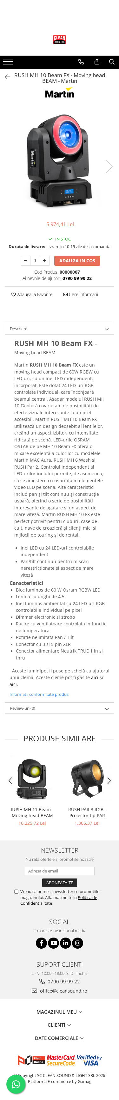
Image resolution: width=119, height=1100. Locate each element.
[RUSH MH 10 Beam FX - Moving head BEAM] (59, 160)
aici (94, 677)
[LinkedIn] (65, 943)
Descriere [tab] (18, 328)
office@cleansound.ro (63, 991)
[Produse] (8, 63)
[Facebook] (41, 943)
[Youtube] (53, 943)
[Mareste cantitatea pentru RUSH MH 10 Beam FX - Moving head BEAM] (45, 261)
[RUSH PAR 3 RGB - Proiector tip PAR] (87, 778)
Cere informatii (83, 294)
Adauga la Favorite (34, 294)
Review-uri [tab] (22, 708)
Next (109, 166)
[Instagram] (77, 943)
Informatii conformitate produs (39, 694)
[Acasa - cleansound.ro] (59, 40)
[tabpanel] (59, 160)
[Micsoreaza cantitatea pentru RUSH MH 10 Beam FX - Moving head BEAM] (25, 261)
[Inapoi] (5, 77)
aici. (14, 684)
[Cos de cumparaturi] (97, 62)
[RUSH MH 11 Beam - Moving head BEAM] (32, 778)
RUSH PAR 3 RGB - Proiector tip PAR (87, 812)
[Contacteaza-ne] (81, 62)
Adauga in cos (77, 261)
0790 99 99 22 (63, 981)
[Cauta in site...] (112, 62)
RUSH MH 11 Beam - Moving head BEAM (32, 812)
